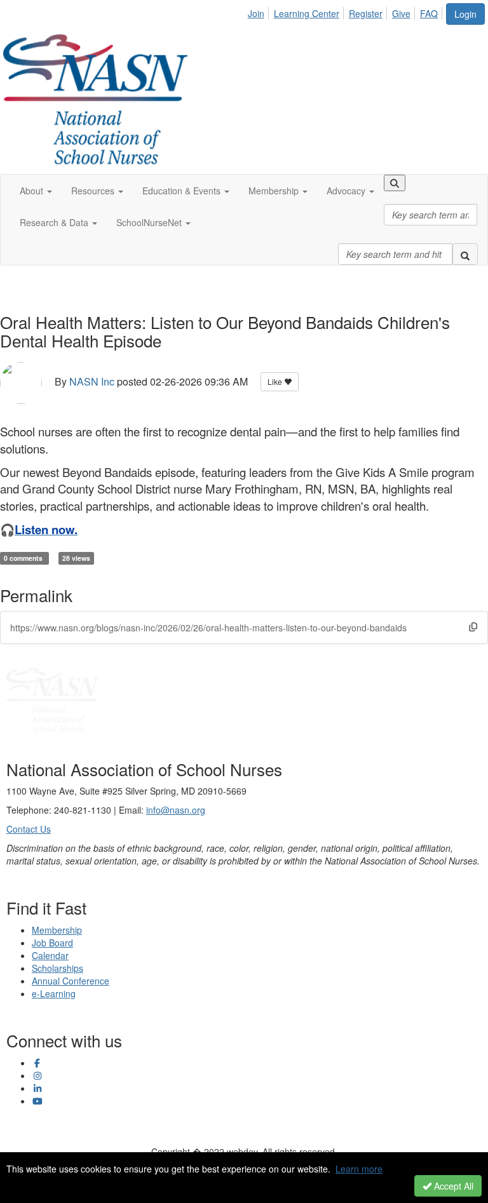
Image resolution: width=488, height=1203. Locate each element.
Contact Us (28, 829)
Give (401, 13)
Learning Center (306, 13)
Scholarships (57, 968)
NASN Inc (91, 381)
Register (366, 13)
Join (256, 13)
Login (465, 14)
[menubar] (346, 11)
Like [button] (276, 381)
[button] (36, 190)
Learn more (359, 1168)
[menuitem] (260, 11)
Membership (57, 930)
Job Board (52, 942)
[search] (465, 254)
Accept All (452, 1185)
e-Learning (54, 993)
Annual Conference (70, 980)
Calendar (50, 955)
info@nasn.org (175, 809)
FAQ (429, 13)
